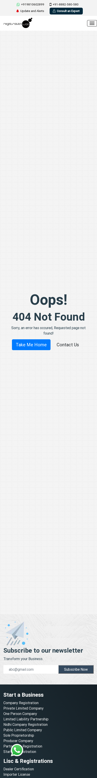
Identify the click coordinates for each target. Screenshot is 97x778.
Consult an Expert (68, 11)
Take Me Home (31, 344)
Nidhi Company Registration (25, 724)
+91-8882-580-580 (66, 4)
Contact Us (68, 344)
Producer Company (18, 740)
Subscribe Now (76, 669)
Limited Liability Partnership (25, 719)
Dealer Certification (18, 769)
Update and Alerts (32, 11)
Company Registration (21, 703)
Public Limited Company (22, 730)
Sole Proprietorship (18, 735)
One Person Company (20, 713)
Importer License (16, 774)
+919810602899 (32, 4)
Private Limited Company (23, 708)
